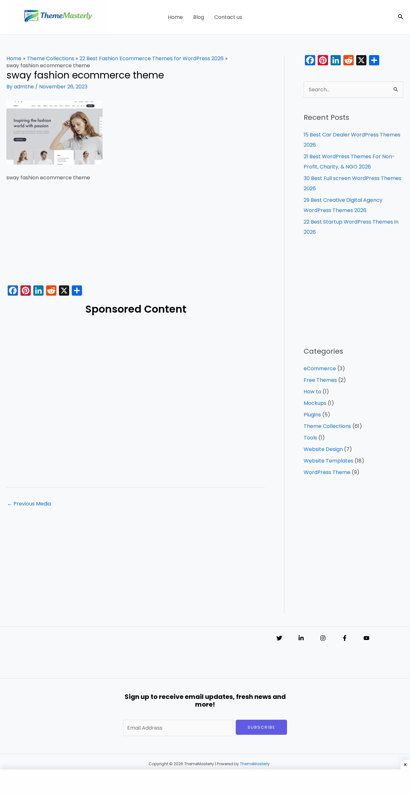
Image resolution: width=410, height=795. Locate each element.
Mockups (315, 403)
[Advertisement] (135, 235)
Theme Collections (327, 426)
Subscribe (261, 727)
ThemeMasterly (255, 763)
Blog (198, 17)
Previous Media (29, 503)
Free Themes (320, 380)
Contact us (228, 17)
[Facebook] (345, 638)
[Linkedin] (301, 638)
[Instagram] (323, 638)
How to (312, 391)
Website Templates (328, 460)
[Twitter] (279, 638)
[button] (401, 17)
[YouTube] (366, 638)
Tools (310, 437)
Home (175, 17)
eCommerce (320, 368)
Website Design (323, 449)
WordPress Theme (327, 472)
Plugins (312, 414)
